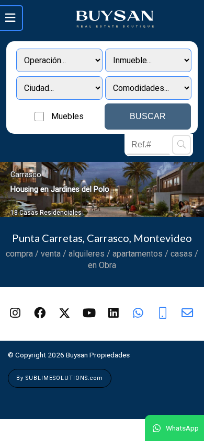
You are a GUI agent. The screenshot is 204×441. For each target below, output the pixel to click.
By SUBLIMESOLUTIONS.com (59, 378)
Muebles (67, 116)
